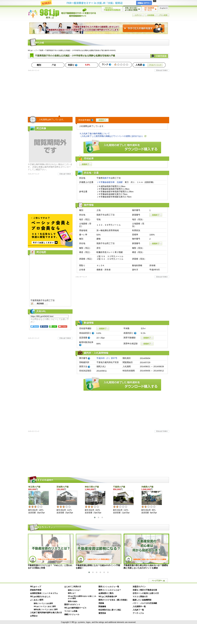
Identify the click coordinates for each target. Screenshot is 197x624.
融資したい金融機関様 (142, 600)
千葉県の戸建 (119, 487)
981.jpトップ (62, 13)
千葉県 (41, 50)
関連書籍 (102, 607)
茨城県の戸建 (63, 487)
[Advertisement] (98, 91)
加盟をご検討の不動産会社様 (145, 590)
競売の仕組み (72, 601)
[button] (94, 517)
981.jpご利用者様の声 (107, 597)
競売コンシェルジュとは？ (109, 590)
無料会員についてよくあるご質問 (46, 609)
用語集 (101, 603)
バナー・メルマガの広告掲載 (145, 603)
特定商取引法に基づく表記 (109, 610)
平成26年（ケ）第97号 (106, 358)
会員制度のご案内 (105, 593)
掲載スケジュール (71, 614)
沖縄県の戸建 (147, 487)
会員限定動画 (35, 593)
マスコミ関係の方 (140, 597)
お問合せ (34, 616)
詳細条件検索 (35, 590)
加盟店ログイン (139, 587)
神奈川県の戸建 (92, 487)
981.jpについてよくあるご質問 (45, 606)
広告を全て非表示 (162, 70)
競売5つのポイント (72, 605)
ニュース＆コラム (50, 593)
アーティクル (138, 613)
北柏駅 (120, 182)
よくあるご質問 (36, 600)
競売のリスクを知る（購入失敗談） (113, 600)
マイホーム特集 (70, 611)
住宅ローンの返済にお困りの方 (146, 593)
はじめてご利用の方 (72, 587)
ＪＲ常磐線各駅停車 (105, 182)
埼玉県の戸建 (34, 487)
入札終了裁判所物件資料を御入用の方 (46, 613)
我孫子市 (107, 178)
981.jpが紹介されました (40, 597)
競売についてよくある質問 (43, 603)
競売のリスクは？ (74, 590)
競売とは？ (72, 593)
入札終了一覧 (138, 610)
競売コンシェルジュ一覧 (108, 587)
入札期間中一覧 (139, 607)
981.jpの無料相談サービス (75, 608)
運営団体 (102, 613)
